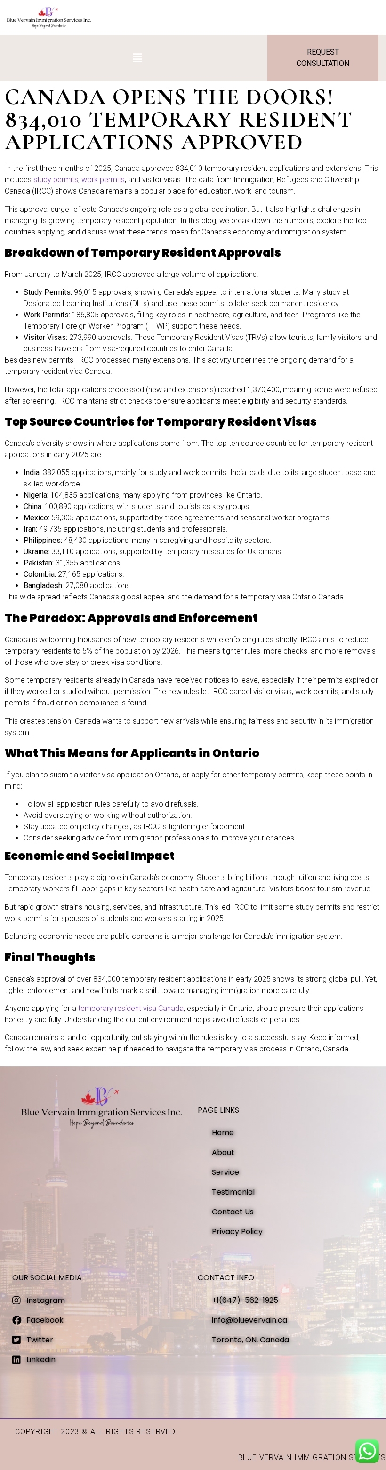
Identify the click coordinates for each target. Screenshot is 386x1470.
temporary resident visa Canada (131, 1008)
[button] (137, 58)
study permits (55, 179)
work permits (103, 179)
